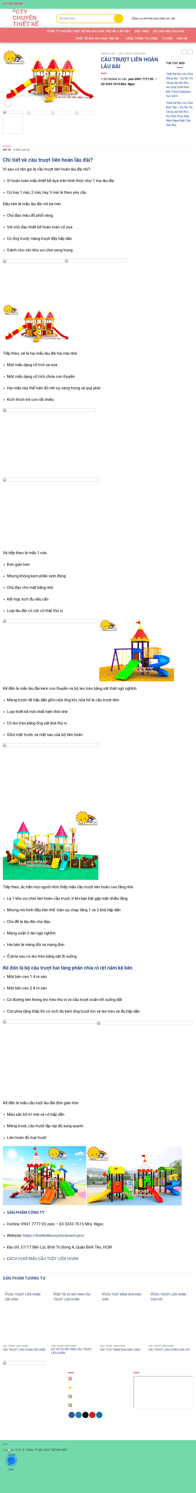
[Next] (88, 79)
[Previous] (9, 79)
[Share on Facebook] (72, 1415)
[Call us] (187, 4)
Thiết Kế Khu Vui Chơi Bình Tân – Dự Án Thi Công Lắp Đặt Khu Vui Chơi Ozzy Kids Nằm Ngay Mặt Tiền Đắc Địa (179, 114)
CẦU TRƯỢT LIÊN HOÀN (132, 53)
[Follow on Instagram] (177, 4)
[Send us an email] (184, 4)
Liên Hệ (182, 38)
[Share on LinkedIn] (99, 1415)
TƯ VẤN (167, 38)
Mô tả (7, 149)
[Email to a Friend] (85, 1415)
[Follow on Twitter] (180, 4)
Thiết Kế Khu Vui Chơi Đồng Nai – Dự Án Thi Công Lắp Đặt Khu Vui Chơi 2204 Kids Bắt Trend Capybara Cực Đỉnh (179, 85)
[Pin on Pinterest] (92, 1415)
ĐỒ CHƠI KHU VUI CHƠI (168, 31)
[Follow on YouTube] (191, 4)
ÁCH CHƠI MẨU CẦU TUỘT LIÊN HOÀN (43, 1258)
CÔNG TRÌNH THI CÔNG (142, 38)
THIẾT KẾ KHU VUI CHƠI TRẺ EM (97, 38)
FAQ (5, 1444)
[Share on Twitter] (78, 1415)
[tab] (7, 150)
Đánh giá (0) (22, 149)
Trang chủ (108, 53)
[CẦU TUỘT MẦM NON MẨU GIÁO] (122, 1316)
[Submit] (118, 18)
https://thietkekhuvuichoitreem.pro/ (54, 1235)
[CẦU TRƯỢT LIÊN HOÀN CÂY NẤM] (25, 1316)
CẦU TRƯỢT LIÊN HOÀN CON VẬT (169, 1349)
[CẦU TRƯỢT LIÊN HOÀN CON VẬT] (171, 1316)
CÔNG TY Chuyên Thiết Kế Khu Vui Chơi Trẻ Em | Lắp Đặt (88, 31)
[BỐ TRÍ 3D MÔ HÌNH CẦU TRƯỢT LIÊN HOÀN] (74, 1316)
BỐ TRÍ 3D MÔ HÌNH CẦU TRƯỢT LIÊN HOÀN (71, 1351)
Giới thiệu (141, 31)
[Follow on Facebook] (173, 4)
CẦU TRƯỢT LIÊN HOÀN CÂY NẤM (24, 1349)
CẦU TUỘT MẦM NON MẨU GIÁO (120, 1349)
